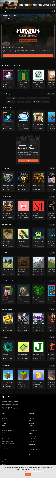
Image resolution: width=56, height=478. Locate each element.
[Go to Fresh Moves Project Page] (23, 294)
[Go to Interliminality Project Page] (23, 266)
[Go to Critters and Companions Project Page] (38, 120)
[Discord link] (11, 408)
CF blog (30, 420)
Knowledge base (32, 436)
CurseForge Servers (33, 430)
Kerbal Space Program (7, 428)
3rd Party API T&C (6, 448)
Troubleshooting (32, 438)
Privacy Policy (5, 461)
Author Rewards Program (8, 443)
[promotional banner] (28, 4)
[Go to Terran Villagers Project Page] (8, 238)
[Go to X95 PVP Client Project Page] (23, 209)
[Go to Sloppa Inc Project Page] (38, 209)
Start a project (5, 438)
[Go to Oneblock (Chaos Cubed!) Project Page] (8, 378)
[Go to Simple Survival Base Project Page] (8, 266)
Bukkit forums (32, 428)
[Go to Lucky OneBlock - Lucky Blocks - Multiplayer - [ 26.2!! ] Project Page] (38, 378)
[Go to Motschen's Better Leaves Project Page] (38, 294)
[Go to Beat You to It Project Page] (23, 181)
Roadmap (31, 425)
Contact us (31, 441)
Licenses (4, 464)
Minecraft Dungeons (7, 430)
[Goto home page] (5, 11)
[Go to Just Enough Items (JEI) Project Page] (38, 350)
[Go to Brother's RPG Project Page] (8, 209)
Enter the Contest (28, 55)
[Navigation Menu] (2, 11)
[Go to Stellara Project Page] (8, 120)
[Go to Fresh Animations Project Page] (8, 294)
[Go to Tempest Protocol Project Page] (23, 120)
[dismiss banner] (54, 2)
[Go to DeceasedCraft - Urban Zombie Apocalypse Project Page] (23, 322)
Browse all (51, 94)
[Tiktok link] (6, 408)
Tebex (30, 451)
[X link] (14, 408)
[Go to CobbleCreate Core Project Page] (8, 181)
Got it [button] (28, 474)
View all (52, 168)
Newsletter (31, 423)
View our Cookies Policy (38, 471)
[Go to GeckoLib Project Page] (8, 350)
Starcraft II (4, 425)
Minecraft (4, 418)
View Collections (28, 160)
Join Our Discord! (33, 416)
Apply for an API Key (7, 446)
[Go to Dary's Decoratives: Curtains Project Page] (23, 79)
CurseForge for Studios (34, 449)
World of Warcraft (6, 420)
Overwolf (31, 447)
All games (4, 416)
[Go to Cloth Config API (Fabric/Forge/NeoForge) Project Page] (23, 350)
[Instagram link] (3, 408)
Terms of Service (5, 459)
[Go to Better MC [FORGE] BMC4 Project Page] (38, 322)
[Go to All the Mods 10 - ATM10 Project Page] (8, 322)
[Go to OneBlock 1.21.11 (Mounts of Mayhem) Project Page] (23, 378)
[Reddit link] (17, 408)
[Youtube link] (9, 408)
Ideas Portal (31, 418)
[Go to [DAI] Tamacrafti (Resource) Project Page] (38, 238)
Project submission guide (7, 441)
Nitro (30, 454)
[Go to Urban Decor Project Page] (8, 79)
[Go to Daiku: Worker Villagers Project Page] (38, 181)
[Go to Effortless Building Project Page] (38, 79)
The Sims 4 (4, 423)
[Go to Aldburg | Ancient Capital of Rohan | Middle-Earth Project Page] (38, 266)
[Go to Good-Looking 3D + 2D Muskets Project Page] (23, 238)
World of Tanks (5, 432)
